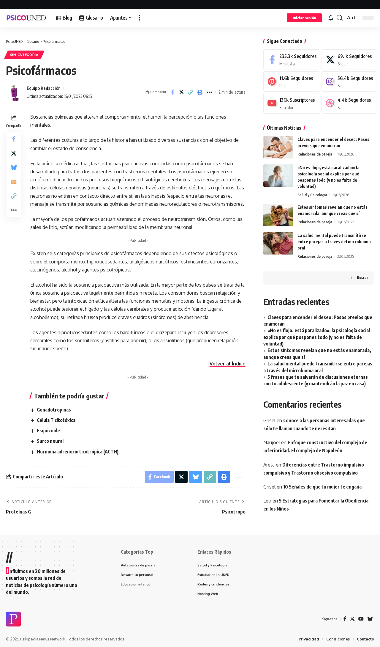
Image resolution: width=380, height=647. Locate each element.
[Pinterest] (291, 81)
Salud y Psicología (312, 194)
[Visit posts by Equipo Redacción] (15, 92)
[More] (209, 92)
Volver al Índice (228, 364)
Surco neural (50, 441)
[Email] (14, 182)
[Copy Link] (191, 92)
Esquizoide (48, 431)
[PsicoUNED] (26, 18)
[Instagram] (349, 81)
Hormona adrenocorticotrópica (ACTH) (77, 452)
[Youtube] (291, 103)
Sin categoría (24, 54)
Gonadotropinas (54, 410)
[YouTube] (361, 619)
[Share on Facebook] (172, 92)
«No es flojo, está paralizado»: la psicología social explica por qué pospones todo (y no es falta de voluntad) (316, 337)
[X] (349, 59)
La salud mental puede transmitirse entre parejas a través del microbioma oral (334, 241)
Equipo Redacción (44, 88)
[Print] (200, 92)
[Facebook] (291, 59)
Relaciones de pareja (314, 154)
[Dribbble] (349, 103)
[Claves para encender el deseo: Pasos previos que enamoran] (278, 147)
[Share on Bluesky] (14, 167)
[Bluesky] (370, 619)
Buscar (362, 277)
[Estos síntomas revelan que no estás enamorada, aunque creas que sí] (278, 215)
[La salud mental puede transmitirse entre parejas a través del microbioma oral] (278, 243)
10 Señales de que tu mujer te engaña (322, 487)
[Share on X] (182, 92)
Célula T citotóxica (56, 420)
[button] (139, 18)
